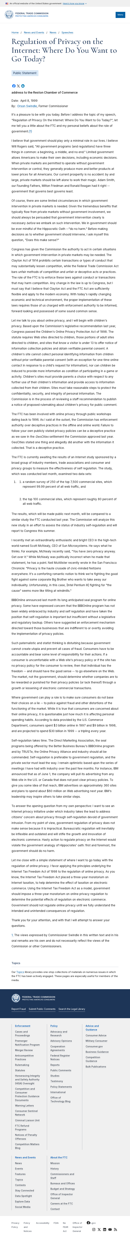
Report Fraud (19, 1009)
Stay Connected (24, 1190)
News (53, 32)
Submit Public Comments (42, 1009)
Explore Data (22, 1201)
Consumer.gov (94, 1046)
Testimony (56, 1081)
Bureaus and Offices (62, 1183)
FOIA (56, 1223)
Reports (55, 1065)
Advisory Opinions (61, 1041)
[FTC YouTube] (110, 1230)
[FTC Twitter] (99, 1229)
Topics (20, 972)
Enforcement (22, 1026)
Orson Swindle (27, 106)
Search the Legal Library (72, 1009)
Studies (54, 1075)
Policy (54, 1026)
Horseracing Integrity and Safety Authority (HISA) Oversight (27, 1079)
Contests (20, 1185)
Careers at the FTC (61, 1203)
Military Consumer (96, 1041)
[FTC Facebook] (88, 1223)
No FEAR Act (65, 1227)
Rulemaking (22, 1065)
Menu (120, 14)
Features (20, 1174)
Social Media (22, 1207)
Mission (55, 1163)
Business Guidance (97, 1052)
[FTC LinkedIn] (104, 1230)
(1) (30, 131)
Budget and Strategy (62, 1188)
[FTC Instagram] (93, 1230)
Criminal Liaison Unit (27, 1120)
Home (15, 32)
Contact (55, 1209)
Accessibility (42, 1223)
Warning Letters (24, 1105)
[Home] (27, 18)
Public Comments (60, 1070)
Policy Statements (61, 1086)
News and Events (34, 32)
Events (19, 1168)
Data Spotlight (23, 1196)
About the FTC (59, 1157)
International (58, 1092)
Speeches (67, 32)
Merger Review (24, 1050)
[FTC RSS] (115, 1230)
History (54, 1168)
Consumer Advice (96, 1035)
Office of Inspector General (77, 1227)
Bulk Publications (96, 1066)
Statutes (20, 1070)
